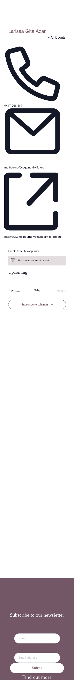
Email (37, 646)
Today (37, 290)
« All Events (56, 37)
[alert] (37, 260)
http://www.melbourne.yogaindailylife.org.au (32, 236)
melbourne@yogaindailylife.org (24, 167)
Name (37, 627)
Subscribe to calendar (34, 304)
